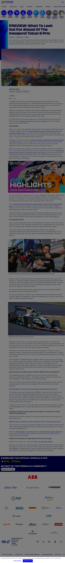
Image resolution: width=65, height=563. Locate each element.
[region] (32, 560)
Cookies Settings (17, 560)
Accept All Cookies (28, 560)
